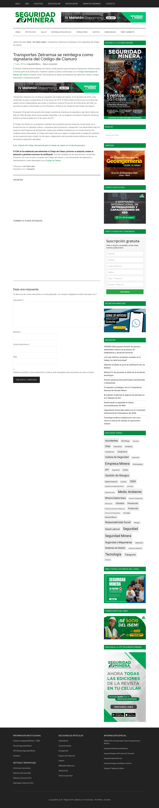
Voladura (107, 560)
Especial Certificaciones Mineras (116, 748)
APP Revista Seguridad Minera (24, 751)
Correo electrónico (21, 344)
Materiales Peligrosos (66, 766)
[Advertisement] (56, 200)
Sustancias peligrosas (135, 548)
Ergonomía (115, 470)
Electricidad (135, 457)
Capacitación (63, 741)
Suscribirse (125, 292)
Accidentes (111, 440)
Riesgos (137, 523)
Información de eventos (22, 768)
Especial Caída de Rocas (113, 758)
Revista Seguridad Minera (35, 17)
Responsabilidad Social (118, 522)
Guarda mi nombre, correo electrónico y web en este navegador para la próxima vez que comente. (53, 372)
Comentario (18, 300)
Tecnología (113, 554)
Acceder (107, 800)
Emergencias (63, 751)
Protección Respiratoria (112, 513)
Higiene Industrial (111, 482)
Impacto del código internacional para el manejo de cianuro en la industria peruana (51, 145)
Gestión (61, 761)
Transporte (31, 169)
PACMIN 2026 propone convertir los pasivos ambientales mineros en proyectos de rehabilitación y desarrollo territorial (122, 350)
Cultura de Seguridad (117, 457)
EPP (107, 470)
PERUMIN (120, 503)
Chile (107, 446)
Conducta (128, 446)
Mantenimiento (110, 492)
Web (15, 357)
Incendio (124, 482)
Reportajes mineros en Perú (23, 783)
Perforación (108, 503)
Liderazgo (130, 486)
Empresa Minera (117, 464)
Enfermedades (138, 464)
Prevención (133, 503)
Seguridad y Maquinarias (118, 542)
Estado (125, 470)
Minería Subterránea (115, 498)
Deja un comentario (50, 64)
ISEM (133, 481)
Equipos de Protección (67, 756)
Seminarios (139, 543)
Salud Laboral (112, 529)
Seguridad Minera (118, 536)
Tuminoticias (88, 800)
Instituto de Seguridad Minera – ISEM (26, 741)
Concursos (118, 446)
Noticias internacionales (22, 773)
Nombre (17, 332)
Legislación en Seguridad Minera (114, 486)
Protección (133, 508)
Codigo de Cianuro (53, 160)
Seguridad (130, 529)
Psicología (126, 513)
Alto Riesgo (125, 441)
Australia (136, 441)
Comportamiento (65, 746)
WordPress (99, 800)
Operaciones (63, 771)
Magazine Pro (69, 800)
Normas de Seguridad (135, 498)
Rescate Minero (111, 517)
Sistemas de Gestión (115, 548)
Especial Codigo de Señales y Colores (117, 763)
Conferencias (109, 452)
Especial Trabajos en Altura (114, 768)
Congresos (122, 452)
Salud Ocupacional (66, 776)
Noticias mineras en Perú (22, 778)
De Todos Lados (29, 166)
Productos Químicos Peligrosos (115, 509)
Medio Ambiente (130, 492)
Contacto (16, 756)
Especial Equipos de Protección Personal (119, 753)
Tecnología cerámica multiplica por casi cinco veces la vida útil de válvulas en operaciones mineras (122, 421)
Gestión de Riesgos (117, 475)
